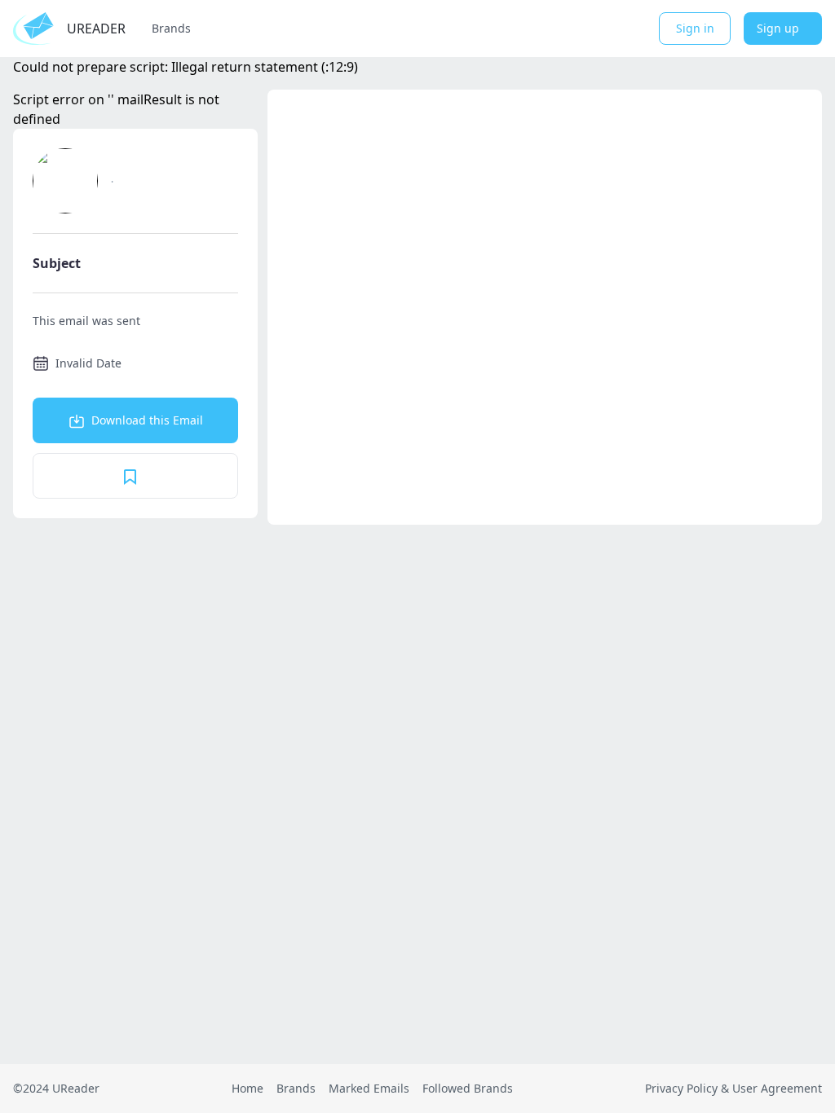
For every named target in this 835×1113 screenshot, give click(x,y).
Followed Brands (467, 1088)
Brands (171, 28)
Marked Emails (369, 1088)
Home (247, 1088)
